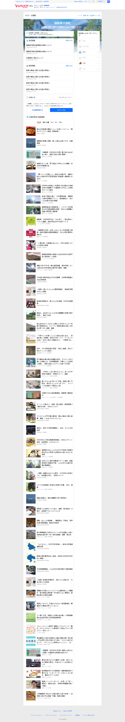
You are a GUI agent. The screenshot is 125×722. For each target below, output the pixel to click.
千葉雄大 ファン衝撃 (102, 1)
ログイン (36, 7)
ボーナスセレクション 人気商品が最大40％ (54, 7)
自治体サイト (94, 15)
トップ (80, 15)
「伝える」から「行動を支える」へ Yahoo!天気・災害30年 (32, 1)
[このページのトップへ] (98, 711)
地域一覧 (86, 15)
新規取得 (46, 5)
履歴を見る (69, 40)
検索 (108, 1)
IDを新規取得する (37, 110)
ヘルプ (85, 1)
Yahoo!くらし (57, 711)
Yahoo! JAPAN (78, 1)
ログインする (61, 110)
